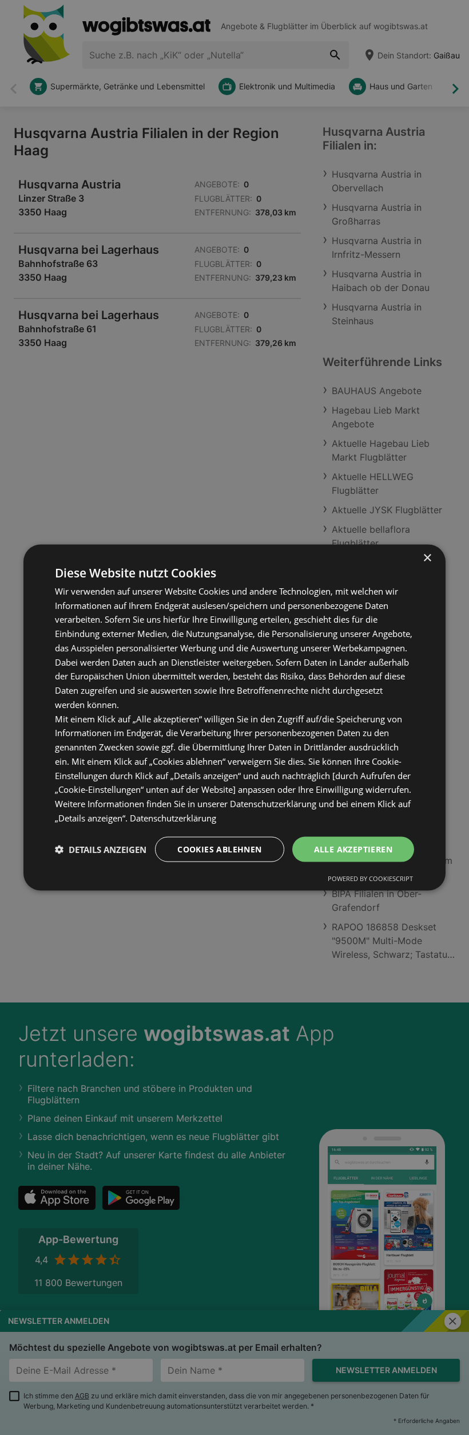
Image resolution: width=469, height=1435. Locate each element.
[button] (100, 849)
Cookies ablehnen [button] (219, 848)
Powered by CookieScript (370, 878)
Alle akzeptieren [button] (353, 848)
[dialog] (234, 717)
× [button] (427, 557)
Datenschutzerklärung (173, 817)
